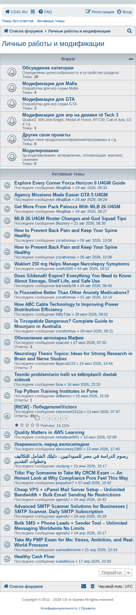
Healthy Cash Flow (34, 556)
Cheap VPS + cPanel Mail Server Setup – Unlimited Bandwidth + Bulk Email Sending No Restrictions (69, 492)
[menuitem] (16, 12)
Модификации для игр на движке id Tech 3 (70, 115)
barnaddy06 (66, 286)
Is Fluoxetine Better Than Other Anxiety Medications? (71, 292)
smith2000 (64, 269)
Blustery (63, 223)
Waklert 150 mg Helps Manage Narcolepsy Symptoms (71, 264)
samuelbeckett (68, 550)
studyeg (62, 466)
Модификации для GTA (48, 99)
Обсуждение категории (48, 67)
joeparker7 (65, 483)
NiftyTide (63, 314)
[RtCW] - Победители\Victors (45, 407)
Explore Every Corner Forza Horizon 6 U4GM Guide (69, 183)
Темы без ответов (17, 21)
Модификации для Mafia (49, 83)
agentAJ (63, 499)
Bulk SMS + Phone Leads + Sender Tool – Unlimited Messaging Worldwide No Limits (70, 525)
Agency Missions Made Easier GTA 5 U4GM (61, 194)
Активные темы (51, 21)
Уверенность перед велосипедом (51, 444)
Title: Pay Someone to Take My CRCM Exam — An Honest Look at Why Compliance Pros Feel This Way (71, 475)
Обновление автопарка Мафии (49, 337)
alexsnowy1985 (69, 449)
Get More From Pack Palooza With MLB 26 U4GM (67, 206)
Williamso (63, 396)
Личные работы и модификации (53, 43)
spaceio (62, 342)
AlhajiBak (63, 188)
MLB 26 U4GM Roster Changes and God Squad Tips (70, 218)
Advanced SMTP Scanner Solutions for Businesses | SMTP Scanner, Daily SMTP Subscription (71, 509)
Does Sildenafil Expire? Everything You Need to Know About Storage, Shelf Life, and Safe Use (72, 278)
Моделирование (40, 150)
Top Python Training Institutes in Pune (56, 391)
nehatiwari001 (67, 437)
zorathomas (66, 240)
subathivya (65, 561)
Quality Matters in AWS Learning (49, 432)
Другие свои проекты (46, 134)
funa (59, 384)
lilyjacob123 (65, 363)
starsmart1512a (69, 412)
